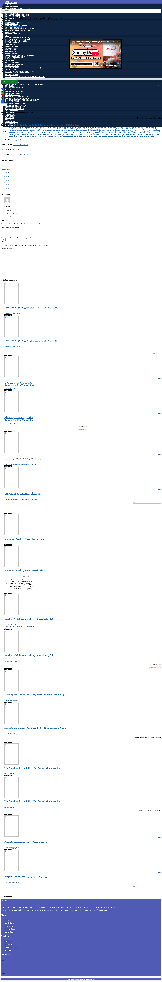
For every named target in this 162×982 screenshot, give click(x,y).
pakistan (92, 127)
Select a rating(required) (8, 227)
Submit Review (7, 248)
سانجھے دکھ (117, 136)
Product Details (9, 107)
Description (10, 106)
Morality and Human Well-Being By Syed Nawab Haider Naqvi (35, 695)
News (75, 127)
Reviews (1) (8, 109)
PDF (159, 378)
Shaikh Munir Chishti (31, 464)
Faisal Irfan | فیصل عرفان (12, 848)
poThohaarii (126, 127)
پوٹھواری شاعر (109, 132)
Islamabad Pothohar (45, 127)
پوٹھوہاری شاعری (62, 134)
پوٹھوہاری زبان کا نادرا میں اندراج (118, 134)
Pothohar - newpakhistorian (146, 127)
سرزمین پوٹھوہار (107, 136)
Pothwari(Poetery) (18, 150)
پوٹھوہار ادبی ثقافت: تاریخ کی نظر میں (22, 458)
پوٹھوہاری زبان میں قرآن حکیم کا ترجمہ (95, 134)
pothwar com (111, 129)
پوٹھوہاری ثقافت (21, 132)
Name (3, 240)
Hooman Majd (9, 774)
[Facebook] (81, 89)
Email (3, 241)
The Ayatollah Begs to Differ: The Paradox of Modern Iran (32, 768)
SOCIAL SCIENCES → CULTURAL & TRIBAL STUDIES (24, 84)
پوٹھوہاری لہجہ (24, 136)
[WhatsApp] (81, 92)
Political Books (37, 125)
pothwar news (13, 131)
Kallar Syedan (57, 127)
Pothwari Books (47, 125)
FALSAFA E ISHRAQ (12, 34)
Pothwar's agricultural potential (57, 131)
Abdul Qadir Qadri (10, 625)
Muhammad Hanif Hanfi (12, 313)
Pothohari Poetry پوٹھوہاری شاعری (88, 129)
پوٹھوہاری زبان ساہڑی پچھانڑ (139, 134)
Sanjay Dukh (116, 131)
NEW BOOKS (13, 125)
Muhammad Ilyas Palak (15, 26)
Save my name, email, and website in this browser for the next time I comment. (26, 245)
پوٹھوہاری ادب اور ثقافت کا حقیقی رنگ (50, 132)
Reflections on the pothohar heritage (99, 131)
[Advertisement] (81, 263)
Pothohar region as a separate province (44, 129)
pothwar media (138, 129)
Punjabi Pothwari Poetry (72, 125)
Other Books (23, 125)
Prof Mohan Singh (10, 388)
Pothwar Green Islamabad (124, 129)
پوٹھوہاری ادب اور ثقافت (71, 132)
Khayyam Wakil (67, 127)
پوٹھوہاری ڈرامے (154, 134)
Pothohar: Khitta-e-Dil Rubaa (66, 129)
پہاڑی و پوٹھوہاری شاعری (123, 132)
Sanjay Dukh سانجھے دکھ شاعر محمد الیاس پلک (136, 131)
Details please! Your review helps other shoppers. (16, 238)
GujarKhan (34, 127)
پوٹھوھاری (90, 132)
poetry (29, 125)
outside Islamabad (83, 127)
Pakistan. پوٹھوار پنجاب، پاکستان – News (108, 127)
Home (7, 1)
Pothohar (134, 127)
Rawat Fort (83, 131)
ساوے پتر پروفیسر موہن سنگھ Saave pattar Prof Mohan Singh (19, 383)
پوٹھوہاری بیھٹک (32, 132)
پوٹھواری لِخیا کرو (99, 132)
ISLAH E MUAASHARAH (14, 87)
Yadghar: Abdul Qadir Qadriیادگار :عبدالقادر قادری (29, 619)
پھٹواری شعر (151, 132)
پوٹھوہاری (83, 132)
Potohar (70, 131)
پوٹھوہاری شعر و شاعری (28, 134)
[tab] (82, 106)
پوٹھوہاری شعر (41, 134)
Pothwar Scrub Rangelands (27, 131)
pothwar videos (41, 131)
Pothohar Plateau (25, 129)
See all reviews (5, 169)
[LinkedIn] (81, 98)
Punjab (76, 131)
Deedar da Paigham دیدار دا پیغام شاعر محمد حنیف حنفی (31, 307)
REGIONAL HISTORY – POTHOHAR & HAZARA (22, 100)
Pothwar (103, 129)
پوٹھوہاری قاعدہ (14, 134)
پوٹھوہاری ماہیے (149, 136)
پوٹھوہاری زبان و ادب (75, 134)
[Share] (81, 101)
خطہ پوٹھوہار (126, 136)
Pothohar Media (14, 129)
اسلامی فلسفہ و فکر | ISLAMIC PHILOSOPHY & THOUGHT (25, 77)
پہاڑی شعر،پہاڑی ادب (139, 132)
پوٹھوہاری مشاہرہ (137, 136)
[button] (81, 961)
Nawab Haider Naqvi (11, 700)
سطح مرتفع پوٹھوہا (95, 136)
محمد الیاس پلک (73, 136)
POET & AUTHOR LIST (13, 137)
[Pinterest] (81, 95)
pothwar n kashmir (150, 129)
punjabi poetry (58, 125)
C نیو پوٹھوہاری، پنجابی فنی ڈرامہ (19, 127)
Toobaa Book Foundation (14, 29)
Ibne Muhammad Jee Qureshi (14, 464)
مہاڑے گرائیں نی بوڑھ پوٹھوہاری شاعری (54, 136)
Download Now (9, 82)
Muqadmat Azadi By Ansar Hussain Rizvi (24, 539)
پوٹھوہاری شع (51, 134)
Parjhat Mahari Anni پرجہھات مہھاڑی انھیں (25, 842)
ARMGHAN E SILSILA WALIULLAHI (17, 30)
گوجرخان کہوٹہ (83, 136)
